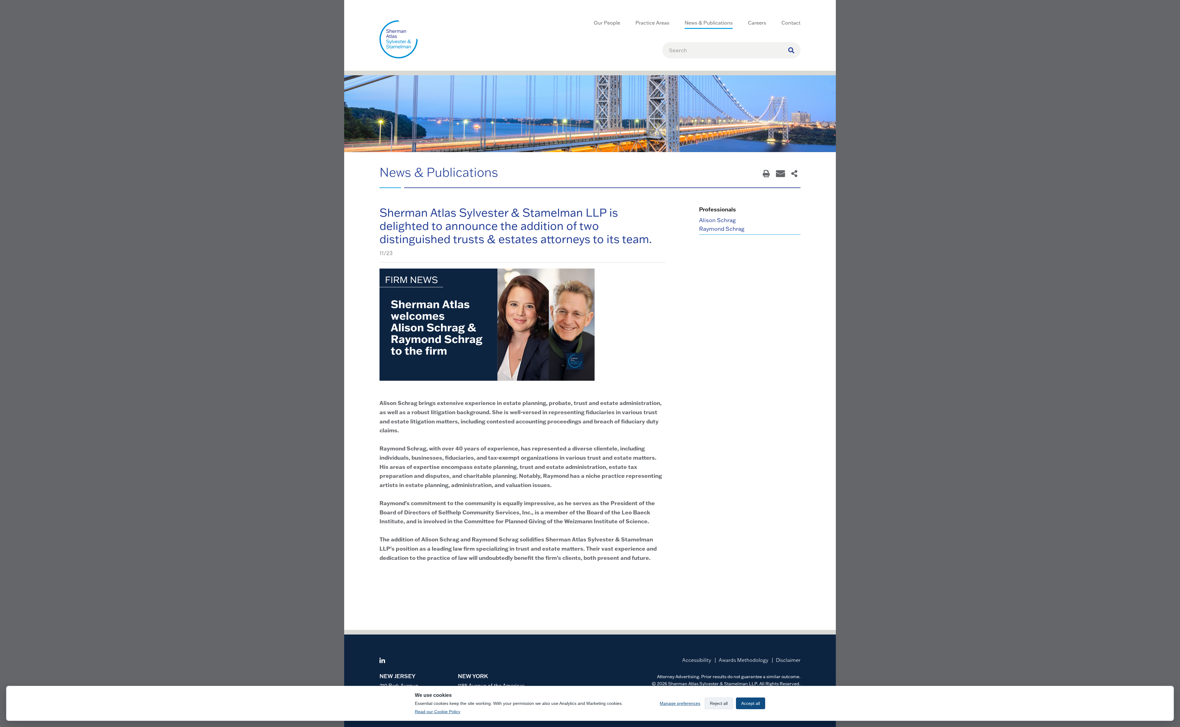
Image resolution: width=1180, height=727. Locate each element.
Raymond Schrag (721, 228)
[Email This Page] (780, 174)
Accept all (750, 703)
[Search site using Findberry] (791, 50)
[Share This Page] (794, 174)
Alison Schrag (717, 220)
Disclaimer (788, 660)
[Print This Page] (766, 174)
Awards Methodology (743, 660)
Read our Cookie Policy (437, 711)
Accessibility (696, 660)
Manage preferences (680, 703)
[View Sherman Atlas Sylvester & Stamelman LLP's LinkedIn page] (382, 661)
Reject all (719, 703)
